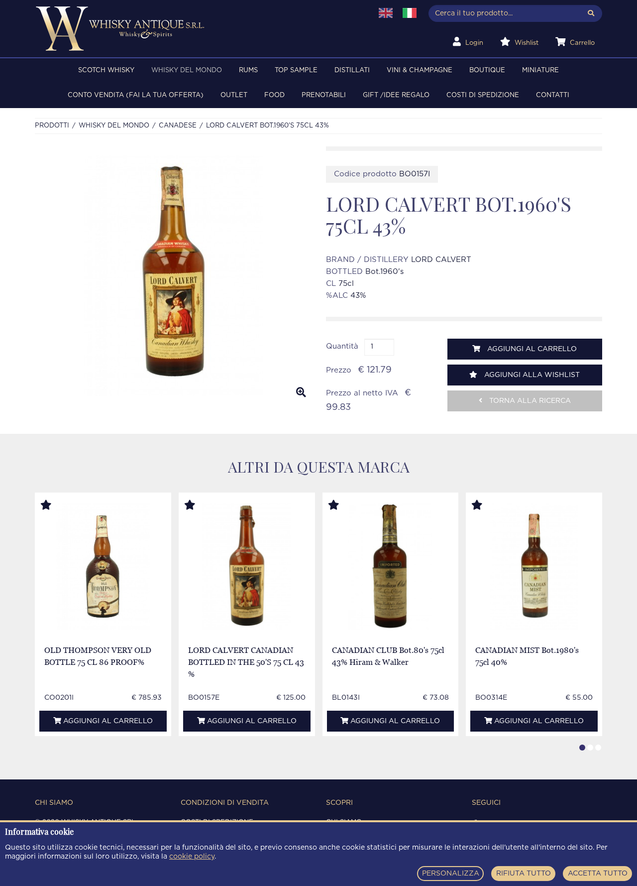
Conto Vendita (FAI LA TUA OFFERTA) (136, 95)
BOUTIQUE (487, 70)
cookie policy (191, 856)
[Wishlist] (55, 505)
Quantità (342, 346)
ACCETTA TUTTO (598, 873)
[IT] (410, 13)
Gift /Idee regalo (396, 95)
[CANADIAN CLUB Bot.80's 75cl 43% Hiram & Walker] (390, 566)
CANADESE (178, 126)
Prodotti (52, 126)
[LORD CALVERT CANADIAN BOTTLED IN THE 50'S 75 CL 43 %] (246, 566)
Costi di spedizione (482, 95)
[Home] (197, 28)
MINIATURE (540, 70)
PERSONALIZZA (450, 873)
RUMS (248, 70)
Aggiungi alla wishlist (531, 375)
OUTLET (233, 95)
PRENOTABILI (324, 95)
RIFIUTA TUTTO (523, 873)
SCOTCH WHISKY (106, 70)
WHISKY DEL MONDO (186, 70)
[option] (173, 275)
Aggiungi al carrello (531, 349)
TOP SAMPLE (296, 70)
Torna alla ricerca (529, 400)
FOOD (274, 95)
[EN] (386, 13)
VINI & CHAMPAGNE (419, 70)
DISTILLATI (352, 70)
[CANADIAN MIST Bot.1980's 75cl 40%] (534, 566)
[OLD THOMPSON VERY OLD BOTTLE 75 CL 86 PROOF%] (103, 566)
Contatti (552, 95)
